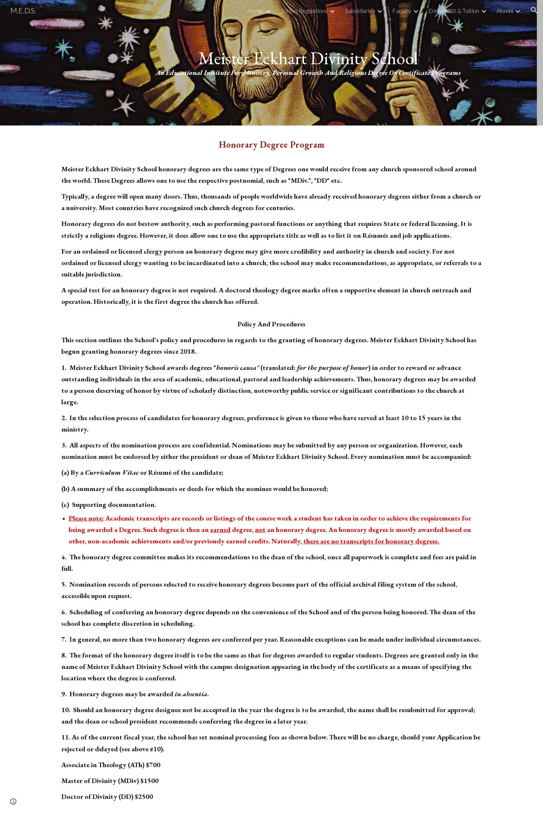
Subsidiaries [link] (360, 10)
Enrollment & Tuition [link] (453, 10)
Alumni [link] (504, 10)
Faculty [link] (401, 10)
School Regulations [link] (304, 10)
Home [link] (255, 10)
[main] (308, 62)
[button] (534, 10)
